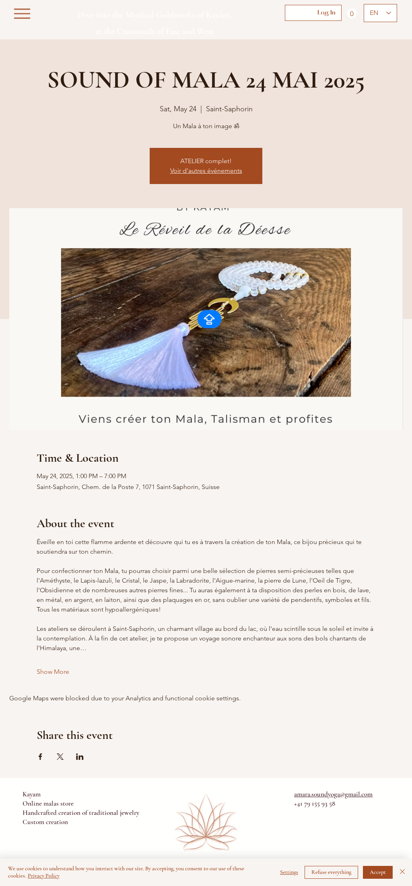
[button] (352, 13)
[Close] (402, 872)
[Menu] (21, 13)
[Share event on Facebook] (40, 756)
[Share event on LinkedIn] (80, 756)
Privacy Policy (44, 875)
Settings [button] (289, 872)
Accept (378, 872)
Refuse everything (331, 872)
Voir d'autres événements (206, 170)
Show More (53, 671)
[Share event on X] (60, 756)
